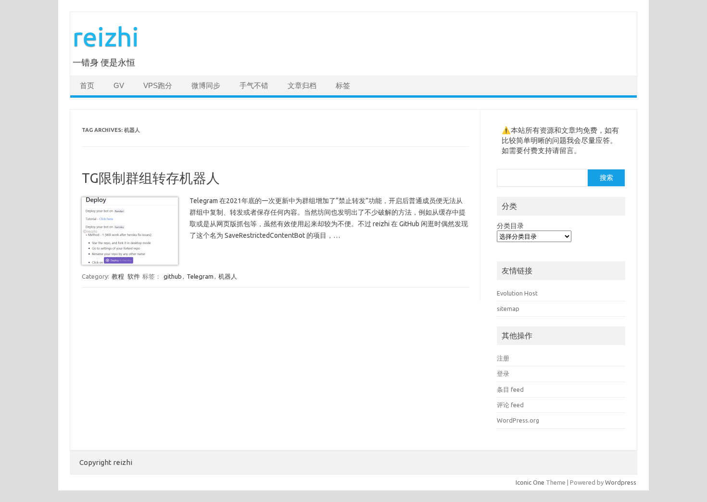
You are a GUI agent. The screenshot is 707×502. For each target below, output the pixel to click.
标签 (343, 86)
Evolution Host (517, 293)
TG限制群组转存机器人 (151, 177)
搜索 (606, 177)
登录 (503, 373)
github (173, 276)
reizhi (106, 36)
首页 (87, 86)
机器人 (227, 276)
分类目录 (510, 226)
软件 (133, 276)
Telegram (200, 276)
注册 (503, 358)
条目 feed (510, 389)
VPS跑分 (157, 86)
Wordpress (620, 482)
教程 (118, 276)
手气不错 (254, 86)
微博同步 (205, 86)
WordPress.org (518, 420)
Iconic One (530, 482)
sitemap (508, 308)
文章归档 (302, 86)
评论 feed (510, 404)
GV (119, 86)
